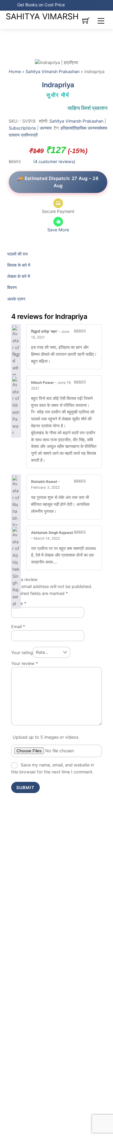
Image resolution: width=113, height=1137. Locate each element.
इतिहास (66, 127)
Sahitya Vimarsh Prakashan (53, 71)
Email (18, 626)
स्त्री (34, 134)
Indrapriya (58, 85)
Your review (24, 663)
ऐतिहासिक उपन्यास (85, 127)
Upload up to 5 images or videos (45, 737)
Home (15, 71)
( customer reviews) (54, 161)
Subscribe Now (81, 4)
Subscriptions (22, 127)
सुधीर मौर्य (57, 95)
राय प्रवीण (22, 134)
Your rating (22, 652)
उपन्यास (46, 127)
